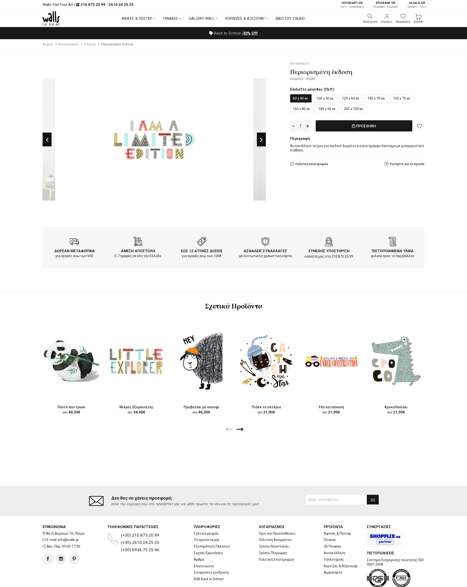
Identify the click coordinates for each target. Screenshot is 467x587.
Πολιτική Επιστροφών (276, 559)
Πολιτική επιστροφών (311, 164)
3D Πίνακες (332, 546)
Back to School (235, 33)
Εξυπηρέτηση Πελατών (212, 546)
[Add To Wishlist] (419, 125)
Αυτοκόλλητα (334, 553)
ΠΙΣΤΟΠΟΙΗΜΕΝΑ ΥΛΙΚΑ (393, 251)
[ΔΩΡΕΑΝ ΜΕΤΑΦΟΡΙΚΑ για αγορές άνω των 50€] (74, 242)
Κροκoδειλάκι (396, 407)
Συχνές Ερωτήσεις (208, 553)
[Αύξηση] (308, 126)
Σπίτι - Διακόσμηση (352, 4)
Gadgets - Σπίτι (416, 4)
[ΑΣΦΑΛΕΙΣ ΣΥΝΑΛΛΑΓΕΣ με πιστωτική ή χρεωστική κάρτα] (265, 242)
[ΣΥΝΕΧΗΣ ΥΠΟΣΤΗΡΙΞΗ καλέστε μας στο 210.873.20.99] (328, 242)
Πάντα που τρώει (71, 407)
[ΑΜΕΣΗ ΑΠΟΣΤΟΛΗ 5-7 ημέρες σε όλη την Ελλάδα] (138, 242)
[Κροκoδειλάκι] (396, 361)
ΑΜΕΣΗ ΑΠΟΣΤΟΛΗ (138, 251)
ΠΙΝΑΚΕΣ (170, 18)
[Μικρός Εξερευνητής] (136, 361)
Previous (47, 140)
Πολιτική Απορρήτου (275, 540)
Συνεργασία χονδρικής (211, 572)
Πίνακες (330, 540)
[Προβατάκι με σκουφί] (201, 361)
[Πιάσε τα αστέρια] (266, 361)
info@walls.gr (68, 540)
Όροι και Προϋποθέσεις (277, 533)
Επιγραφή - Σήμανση (385, 4)
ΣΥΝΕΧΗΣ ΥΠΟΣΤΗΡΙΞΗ (329, 251)
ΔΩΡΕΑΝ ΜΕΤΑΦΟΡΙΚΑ (74, 251)
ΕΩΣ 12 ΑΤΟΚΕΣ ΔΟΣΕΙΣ (202, 251)
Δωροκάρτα (333, 572)
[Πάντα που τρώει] (71, 361)
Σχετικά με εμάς (206, 533)
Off (250, 33)
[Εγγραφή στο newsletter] (373, 499)
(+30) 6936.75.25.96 (140, 549)
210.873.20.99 (93, 4)
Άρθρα (199, 559)
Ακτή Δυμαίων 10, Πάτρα (65, 533)
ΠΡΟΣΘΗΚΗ (365, 126)
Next (261, 140)
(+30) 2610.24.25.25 (140, 542)
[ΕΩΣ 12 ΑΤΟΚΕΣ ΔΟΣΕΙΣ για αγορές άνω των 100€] (201, 242)
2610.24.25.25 (121, 4)
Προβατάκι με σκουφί (201, 407)
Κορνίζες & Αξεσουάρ (341, 566)
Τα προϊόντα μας (207, 540)
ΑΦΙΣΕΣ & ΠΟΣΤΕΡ (137, 18)
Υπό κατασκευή (331, 407)
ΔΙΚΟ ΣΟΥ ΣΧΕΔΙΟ (290, 18)
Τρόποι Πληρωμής (273, 553)
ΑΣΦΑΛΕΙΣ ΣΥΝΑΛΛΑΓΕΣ (265, 251)
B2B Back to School (209, 579)
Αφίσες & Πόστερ (337, 533)
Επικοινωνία (204, 566)
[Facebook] (48, 558)
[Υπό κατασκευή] (331, 361)
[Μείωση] (293, 126)
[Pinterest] (74, 558)
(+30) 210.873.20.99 (140, 535)
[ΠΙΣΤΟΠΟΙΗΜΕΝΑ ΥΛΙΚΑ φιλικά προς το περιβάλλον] (392, 242)
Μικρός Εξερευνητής (136, 407)
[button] (370, 18)
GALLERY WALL (202, 18)
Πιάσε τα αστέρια (266, 407)
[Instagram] (61, 558)
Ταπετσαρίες (334, 559)
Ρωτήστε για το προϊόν (407, 164)
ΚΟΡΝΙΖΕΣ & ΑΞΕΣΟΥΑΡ (245, 18)
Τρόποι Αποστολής (274, 546)
